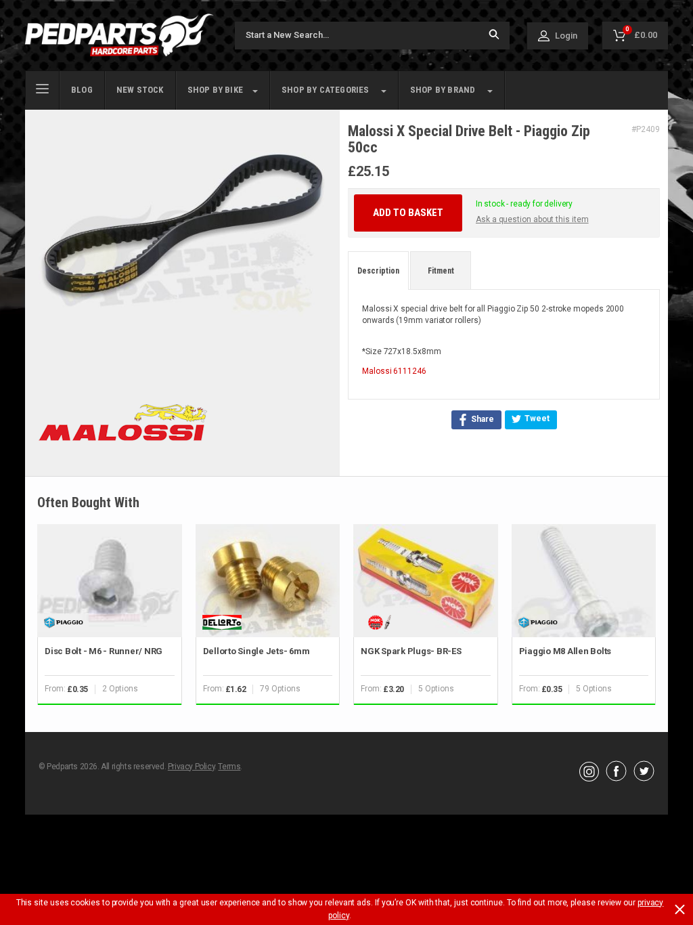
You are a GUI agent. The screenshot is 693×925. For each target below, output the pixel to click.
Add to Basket (408, 213)
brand (443, 90)
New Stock (140, 90)
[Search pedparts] (494, 35)
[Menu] (42, 87)
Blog (82, 90)
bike (215, 90)
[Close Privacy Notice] (679, 909)
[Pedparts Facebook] (616, 778)
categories (326, 90)
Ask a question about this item (532, 219)
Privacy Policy (191, 766)
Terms (229, 766)
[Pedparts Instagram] (589, 778)
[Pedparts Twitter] (643, 778)
